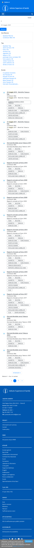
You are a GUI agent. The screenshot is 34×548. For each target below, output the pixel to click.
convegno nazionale (14, 367)
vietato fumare (8, 61)
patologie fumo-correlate (12, 57)
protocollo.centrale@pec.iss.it (13, 414)
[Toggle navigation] (3, 14)
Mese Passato (8, 80)
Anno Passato (8, 82)
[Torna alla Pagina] (1, 21)
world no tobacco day (15, 117)
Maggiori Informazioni (18, 546)
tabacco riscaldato (14, 265)
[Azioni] (2, 2)
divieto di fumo (8, 64)
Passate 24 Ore (8, 76)
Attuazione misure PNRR (9, 440)
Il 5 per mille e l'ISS (7, 492)
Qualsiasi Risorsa (8, 36)
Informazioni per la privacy (9, 425)
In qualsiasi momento (9, 73)
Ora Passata (7, 74)
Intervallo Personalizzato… (11, 84)
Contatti (4, 427)
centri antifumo (8, 62)
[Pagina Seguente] (22, 380)
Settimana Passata (9, 78)
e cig (9, 290)
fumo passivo (8, 59)
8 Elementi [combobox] (16, 373)
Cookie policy (5, 429)
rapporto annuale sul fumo (17, 267)
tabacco (6, 55)
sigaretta (7, 53)
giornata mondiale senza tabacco (16, 102)
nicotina (6, 51)
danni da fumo (8, 48)
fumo (6, 49)
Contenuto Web (9, 37)
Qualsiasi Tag (7, 46)
